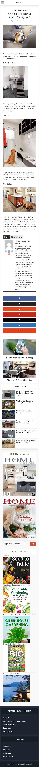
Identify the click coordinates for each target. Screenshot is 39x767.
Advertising (7, 746)
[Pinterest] (9, 253)
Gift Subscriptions (9, 724)
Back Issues (7, 728)
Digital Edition (8, 731)
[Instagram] (12, 251)
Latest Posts (17, 237)
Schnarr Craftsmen (11, 231)
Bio (7, 237)
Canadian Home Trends (20, 21)
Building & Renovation (19, 10)
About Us (6, 749)
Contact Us (7, 753)
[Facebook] (9, 251)
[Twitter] (6, 251)
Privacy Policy (8, 756)
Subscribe (6, 718)
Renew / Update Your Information (14, 721)
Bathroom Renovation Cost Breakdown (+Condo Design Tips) (25, 393)
